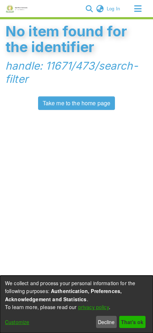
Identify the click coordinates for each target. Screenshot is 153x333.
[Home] (17, 8)
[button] (89, 8)
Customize (17, 322)
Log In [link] (114, 8)
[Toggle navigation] (138, 8)
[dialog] (76, 304)
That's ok (132, 322)
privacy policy (93, 307)
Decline (106, 322)
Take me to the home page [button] (77, 103)
